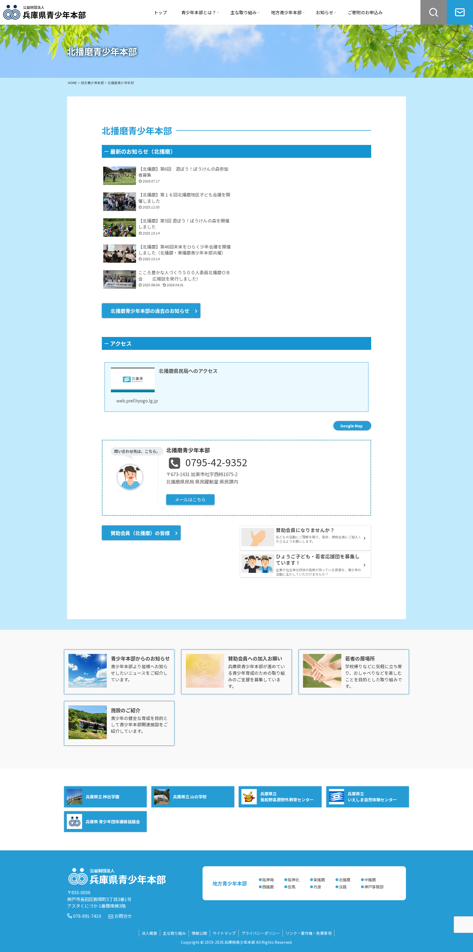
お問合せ (123, 916)
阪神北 (293, 879)
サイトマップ (224, 933)
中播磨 (370, 879)
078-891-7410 (87, 916)
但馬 (291, 887)
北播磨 (344, 879)
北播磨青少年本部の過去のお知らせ (150, 310)
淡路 (343, 887)
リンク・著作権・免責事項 (308, 933)
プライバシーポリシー (260, 933)
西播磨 (268, 887)
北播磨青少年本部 (188, 450)
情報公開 (199, 933)
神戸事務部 (373, 887)
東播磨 (319, 879)
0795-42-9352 (216, 462)
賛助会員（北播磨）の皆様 (140, 532)
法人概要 (149, 933)
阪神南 (268, 879)
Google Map (351, 425)
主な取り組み (174, 933)
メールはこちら (190, 499)
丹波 (317, 887)
